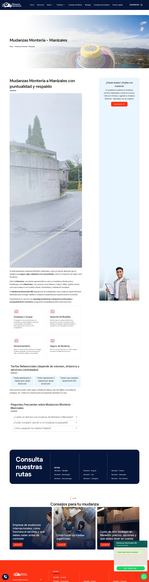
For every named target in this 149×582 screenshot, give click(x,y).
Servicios (40, 5)
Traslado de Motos (75, 5)
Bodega (88, 5)
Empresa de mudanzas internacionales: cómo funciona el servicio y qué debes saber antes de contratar (29, 531)
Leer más (16, 544)
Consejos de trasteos (101, 5)
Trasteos (59, 5)
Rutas (49, 5)
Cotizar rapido (117, 5)
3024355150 (134, 5)
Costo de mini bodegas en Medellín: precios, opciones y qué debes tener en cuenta (118, 535)
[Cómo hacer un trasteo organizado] (74, 528)
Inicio (32, 5)
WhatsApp (118, 104)
